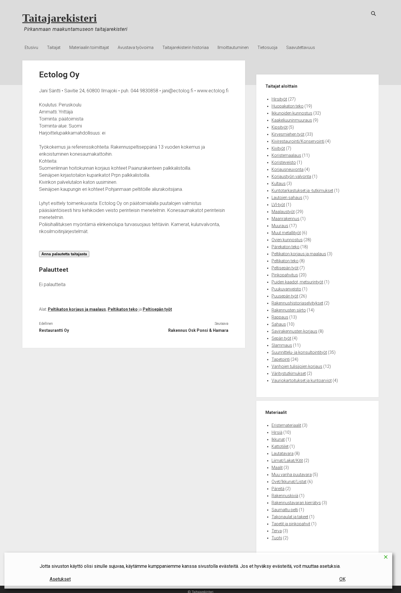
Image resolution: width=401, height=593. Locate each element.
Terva (277, 531)
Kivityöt (278, 148)
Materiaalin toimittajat (89, 47)
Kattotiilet (280, 446)
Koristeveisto (284, 162)
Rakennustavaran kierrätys (296, 502)
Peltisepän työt (157, 309)
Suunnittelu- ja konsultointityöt (299, 352)
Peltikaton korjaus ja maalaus (77, 309)
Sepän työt (281, 338)
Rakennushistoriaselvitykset (297, 303)
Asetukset (60, 579)
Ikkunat (278, 439)
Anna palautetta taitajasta (64, 254)
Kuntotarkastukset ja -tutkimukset (302, 190)
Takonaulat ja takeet (290, 516)
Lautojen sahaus (287, 197)
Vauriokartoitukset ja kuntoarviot (302, 380)
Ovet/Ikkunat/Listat (289, 481)
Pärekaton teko (285, 246)
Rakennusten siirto (289, 310)
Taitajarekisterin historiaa (185, 47)
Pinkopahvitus (285, 275)
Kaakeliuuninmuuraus (292, 120)
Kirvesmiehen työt (288, 134)
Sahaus (279, 324)
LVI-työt (278, 204)
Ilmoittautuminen (233, 47)
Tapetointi (281, 359)
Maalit (277, 467)
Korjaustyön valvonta (291, 176)
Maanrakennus (285, 218)
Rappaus (280, 317)
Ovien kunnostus (287, 239)
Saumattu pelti (285, 509)
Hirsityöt (279, 99)
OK (342, 579)
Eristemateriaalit (286, 425)
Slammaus (282, 345)
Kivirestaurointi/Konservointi (298, 141)
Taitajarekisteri (59, 18)
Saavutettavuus (300, 47)
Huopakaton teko (288, 106)
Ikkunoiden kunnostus (292, 113)
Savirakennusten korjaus (294, 331)
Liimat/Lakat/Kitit (287, 460)
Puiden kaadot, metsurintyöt (297, 282)
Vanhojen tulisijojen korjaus (297, 366)
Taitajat (53, 47)
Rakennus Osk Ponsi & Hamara (198, 330)
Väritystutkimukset (289, 373)
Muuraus (280, 225)
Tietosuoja (267, 47)
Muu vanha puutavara (292, 474)
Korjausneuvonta (288, 169)
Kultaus (279, 183)
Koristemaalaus (286, 155)
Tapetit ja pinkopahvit (291, 523)
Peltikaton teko (123, 309)
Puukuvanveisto (286, 289)
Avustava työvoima (136, 47)
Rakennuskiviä (285, 495)
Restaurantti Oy (54, 330)
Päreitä (278, 488)
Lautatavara (283, 453)
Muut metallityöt (286, 232)
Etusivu (31, 47)
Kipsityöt (280, 127)
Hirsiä (277, 432)
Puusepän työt (285, 296)
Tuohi (277, 538)
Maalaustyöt (283, 211)
